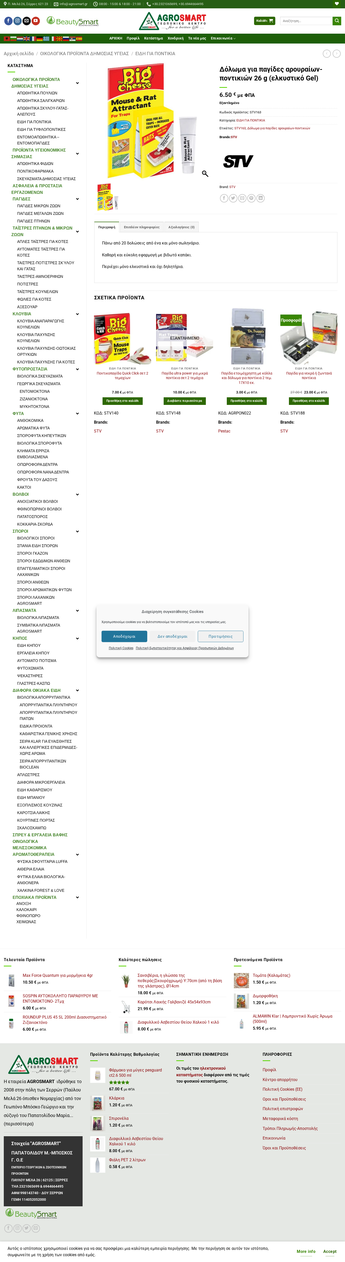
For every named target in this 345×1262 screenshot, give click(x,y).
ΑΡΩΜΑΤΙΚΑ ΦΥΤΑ (33, 428)
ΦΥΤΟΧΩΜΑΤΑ (30, 668)
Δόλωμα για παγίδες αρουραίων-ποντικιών (278, 128)
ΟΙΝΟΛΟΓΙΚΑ (25, 841)
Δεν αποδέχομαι (172, 636)
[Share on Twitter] (233, 198)
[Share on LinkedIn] (260, 198)
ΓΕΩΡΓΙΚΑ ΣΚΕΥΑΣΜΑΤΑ (38, 384)
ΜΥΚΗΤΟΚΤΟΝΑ (34, 406)
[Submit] (337, 21)
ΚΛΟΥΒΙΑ (22, 314)
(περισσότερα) (19, 1123)
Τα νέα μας (197, 38)
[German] (40, 38)
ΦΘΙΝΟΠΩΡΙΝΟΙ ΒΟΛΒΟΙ (39, 509)
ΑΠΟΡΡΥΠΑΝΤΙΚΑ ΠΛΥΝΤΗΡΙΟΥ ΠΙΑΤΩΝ (48, 715)
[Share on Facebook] (224, 198)
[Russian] (66, 38)
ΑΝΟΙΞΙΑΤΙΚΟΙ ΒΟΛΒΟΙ (37, 501)
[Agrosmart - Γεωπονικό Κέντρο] (173, 21)
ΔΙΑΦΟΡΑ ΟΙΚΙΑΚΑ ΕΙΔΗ (37, 690)
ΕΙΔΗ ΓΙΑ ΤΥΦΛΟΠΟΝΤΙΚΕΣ (41, 129)
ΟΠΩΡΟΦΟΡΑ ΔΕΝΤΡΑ (37, 464)
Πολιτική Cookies (121, 648)
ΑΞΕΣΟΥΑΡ (27, 307)
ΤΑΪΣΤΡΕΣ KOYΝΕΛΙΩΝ (37, 291)
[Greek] (46, 38)
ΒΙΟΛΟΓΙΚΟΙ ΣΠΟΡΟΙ (36, 538)
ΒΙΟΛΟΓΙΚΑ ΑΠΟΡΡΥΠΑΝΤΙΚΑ (43, 697)
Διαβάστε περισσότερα (184, 401)
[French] (33, 38)
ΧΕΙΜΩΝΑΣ (26, 922)
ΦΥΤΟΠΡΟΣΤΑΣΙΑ (30, 369)
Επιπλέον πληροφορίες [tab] (142, 227)
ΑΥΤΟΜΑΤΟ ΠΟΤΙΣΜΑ (36, 660)
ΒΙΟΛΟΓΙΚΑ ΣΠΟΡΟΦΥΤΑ (39, 443)
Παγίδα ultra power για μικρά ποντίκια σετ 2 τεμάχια (185, 375)
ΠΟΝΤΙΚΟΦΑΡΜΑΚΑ (35, 171)
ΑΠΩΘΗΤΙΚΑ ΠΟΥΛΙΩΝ (37, 93)
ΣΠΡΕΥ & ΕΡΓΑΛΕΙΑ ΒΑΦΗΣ (40, 835)
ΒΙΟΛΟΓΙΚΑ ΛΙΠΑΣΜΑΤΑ (38, 617)
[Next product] (327, 53)
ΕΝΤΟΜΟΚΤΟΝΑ (35, 391)
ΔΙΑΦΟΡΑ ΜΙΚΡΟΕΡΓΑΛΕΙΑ (41, 782)
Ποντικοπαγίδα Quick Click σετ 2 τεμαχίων (122, 375)
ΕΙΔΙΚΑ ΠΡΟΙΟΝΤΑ (36, 726)
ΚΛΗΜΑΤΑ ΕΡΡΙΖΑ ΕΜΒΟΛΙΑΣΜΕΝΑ (33, 454)
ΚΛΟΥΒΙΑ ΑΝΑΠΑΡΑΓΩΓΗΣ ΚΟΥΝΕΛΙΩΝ (40, 324)
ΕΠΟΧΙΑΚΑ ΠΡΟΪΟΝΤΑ (35, 897)
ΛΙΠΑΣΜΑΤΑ (24, 610)
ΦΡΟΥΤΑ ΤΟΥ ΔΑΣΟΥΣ (37, 480)
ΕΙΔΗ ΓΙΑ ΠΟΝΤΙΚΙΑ (155, 53)
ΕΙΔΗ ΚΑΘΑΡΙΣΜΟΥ (34, 790)
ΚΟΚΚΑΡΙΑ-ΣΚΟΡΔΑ (35, 524)
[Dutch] (20, 38)
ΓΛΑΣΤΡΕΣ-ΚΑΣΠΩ (33, 683)
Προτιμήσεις (221, 636)
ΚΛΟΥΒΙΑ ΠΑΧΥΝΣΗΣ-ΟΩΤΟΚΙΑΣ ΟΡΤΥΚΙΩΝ (46, 351)
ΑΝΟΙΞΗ (23, 903)
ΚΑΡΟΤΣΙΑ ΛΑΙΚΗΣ (33, 813)
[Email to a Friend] (242, 198)
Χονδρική (176, 38)
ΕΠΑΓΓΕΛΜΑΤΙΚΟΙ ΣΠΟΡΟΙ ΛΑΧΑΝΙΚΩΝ (41, 571)
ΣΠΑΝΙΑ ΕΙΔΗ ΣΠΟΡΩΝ (37, 546)
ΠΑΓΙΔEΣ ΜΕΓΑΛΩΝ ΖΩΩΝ (40, 213)
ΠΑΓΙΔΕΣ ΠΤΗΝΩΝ (33, 221)
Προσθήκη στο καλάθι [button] (122, 401)
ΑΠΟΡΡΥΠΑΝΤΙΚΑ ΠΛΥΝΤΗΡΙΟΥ (48, 705)
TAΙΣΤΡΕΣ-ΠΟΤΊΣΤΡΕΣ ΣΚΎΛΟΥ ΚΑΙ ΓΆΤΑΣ (45, 266)
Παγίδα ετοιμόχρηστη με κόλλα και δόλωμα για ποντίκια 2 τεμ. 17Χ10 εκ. (246, 378)
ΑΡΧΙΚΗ (115, 38)
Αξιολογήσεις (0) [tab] (181, 227)
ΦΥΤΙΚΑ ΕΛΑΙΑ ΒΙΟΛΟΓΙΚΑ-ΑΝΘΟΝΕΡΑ (41, 880)
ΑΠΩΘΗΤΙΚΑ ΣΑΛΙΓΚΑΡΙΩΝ (41, 100)
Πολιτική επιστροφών (283, 1108)
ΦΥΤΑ (18, 413)
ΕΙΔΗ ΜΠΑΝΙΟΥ (31, 797)
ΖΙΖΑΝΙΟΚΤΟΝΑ (34, 399)
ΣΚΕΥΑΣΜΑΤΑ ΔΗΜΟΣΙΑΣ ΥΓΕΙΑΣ (46, 179)
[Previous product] (336, 53)
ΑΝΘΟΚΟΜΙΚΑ (30, 420)
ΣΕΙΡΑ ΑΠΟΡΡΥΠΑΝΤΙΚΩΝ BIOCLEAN (43, 764)
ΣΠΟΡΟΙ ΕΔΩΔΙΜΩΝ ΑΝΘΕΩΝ (43, 561)
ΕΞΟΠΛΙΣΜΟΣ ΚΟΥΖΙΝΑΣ (39, 805)
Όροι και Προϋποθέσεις (284, 1148)
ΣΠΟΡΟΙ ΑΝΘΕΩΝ (33, 582)
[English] (26, 38)
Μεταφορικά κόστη (280, 1118)
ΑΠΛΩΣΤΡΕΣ (28, 775)
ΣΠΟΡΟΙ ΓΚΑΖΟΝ (32, 553)
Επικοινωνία (221, 38)
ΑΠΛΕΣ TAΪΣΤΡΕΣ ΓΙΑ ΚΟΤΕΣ (42, 241)
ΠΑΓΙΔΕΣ (22, 199)
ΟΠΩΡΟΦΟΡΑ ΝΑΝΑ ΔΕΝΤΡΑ (43, 472)
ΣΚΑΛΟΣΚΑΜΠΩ (31, 828)
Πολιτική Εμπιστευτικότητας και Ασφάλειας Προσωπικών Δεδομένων (185, 648)
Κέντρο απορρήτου (280, 1079)
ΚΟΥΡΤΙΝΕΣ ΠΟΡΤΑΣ (36, 820)
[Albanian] (7, 38)
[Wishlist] (337, 4)
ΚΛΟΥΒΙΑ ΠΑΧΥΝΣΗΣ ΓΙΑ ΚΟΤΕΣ (46, 362)
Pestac (224, 431)
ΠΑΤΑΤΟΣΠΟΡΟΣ (32, 516)
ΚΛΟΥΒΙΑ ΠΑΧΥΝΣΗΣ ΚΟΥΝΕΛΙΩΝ (36, 338)
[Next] (337, 372)
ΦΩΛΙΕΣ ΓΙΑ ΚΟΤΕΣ (34, 299)
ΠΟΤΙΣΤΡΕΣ (27, 284)
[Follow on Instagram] (17, 21)
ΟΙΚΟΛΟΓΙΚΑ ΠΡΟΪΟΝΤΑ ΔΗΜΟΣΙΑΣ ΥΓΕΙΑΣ (84, 53)
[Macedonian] (59, 38)
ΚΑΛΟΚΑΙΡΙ (26, 909)
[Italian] (53, 38)
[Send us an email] (26, 21)
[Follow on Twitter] (26, 1228)
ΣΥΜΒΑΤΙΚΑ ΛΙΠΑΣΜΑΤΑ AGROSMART (38, 628)
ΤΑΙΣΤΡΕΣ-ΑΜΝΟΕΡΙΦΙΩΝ (40, 276)
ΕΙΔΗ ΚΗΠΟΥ (29, 645)
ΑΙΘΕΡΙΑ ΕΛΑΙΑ (30, 869)
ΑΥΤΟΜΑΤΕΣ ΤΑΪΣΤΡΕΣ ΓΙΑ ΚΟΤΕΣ (41, 252)
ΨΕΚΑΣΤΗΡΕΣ (30, 676)
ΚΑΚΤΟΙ (24, 487)
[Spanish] (79, 38)
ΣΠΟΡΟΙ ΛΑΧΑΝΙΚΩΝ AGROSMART (36, 600)
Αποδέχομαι (124, 636)
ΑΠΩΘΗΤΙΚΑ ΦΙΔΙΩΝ (35, 163)
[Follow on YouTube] (36, 21)
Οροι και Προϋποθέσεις (284, 1099)
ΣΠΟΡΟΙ (20, 531)
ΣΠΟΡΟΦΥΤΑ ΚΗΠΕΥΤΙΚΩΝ (41, 435)
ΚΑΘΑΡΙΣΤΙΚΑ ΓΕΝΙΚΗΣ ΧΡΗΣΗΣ (48, 734)
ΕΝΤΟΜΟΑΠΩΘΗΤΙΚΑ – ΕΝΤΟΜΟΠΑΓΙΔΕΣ (38, 140)
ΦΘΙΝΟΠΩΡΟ (28, 916)
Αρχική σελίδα (19, 53)
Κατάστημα (153, 38)
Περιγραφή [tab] (106, 227)
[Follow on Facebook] (8, 21)
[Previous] (94, 372)
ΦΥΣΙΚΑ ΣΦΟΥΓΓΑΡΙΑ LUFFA (42, 861)
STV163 (240, 128)
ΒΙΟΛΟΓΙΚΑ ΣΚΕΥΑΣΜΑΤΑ (40, 376)
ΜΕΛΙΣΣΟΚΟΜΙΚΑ (30, 848)
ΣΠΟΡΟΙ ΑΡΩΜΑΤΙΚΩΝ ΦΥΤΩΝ (44, 590)
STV (234, 137)
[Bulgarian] (13, 38)
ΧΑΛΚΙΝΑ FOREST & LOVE (40, 890)
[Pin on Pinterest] (251, 198)
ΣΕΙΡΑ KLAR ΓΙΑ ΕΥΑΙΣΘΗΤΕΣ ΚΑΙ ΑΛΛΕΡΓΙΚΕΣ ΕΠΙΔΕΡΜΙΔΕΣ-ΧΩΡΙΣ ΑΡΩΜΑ (48, 747)
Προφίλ (133, 38)
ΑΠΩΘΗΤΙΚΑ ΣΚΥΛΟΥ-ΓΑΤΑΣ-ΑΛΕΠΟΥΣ (42, 111)
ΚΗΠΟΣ (20, 638)
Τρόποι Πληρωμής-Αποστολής (290, 1128)
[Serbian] (72, 38)
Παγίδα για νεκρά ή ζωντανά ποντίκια (309, 375)
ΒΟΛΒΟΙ (21, 494)
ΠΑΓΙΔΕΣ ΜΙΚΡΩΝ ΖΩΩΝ (38, 206)
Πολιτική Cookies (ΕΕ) (283, 1089)
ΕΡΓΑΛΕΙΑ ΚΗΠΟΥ (33, 653)
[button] (264, 21)
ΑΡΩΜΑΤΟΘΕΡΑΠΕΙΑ (34, 854)
